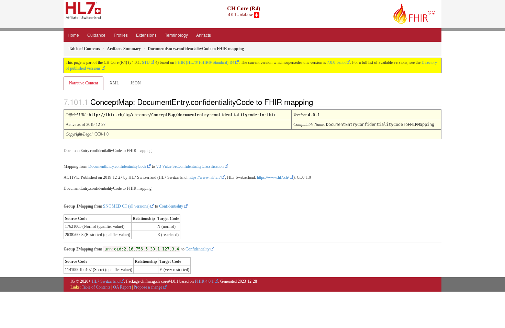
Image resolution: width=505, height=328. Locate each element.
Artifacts (203, 35)
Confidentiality (171, 206)
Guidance (96, 35)
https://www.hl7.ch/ (205, 177)
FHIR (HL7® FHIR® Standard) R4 (204, 62)
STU (146, 62)
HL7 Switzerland (106, 281)
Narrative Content (83, 83)
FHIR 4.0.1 (204, 281)
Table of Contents (96, 287)
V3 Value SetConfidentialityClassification (190, 166)
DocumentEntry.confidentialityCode (117, 166)
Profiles (121, 35)
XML (114, 83)
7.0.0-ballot (336, 62)
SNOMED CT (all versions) (126, 206)
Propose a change (148, 287)
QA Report (122, 287)
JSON (136, 83)
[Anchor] (319, 101)
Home (73, 35)
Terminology (176, 35)
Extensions (146, 35)
